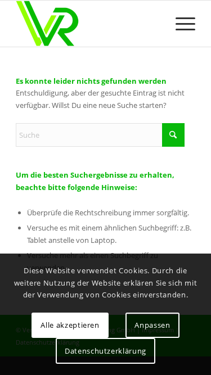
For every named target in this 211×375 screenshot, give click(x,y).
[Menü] (179, 24)
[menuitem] (179, 24)
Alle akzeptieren (70, 325)
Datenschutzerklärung (105, 351)
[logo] (87, 24)
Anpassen (152, 325)
